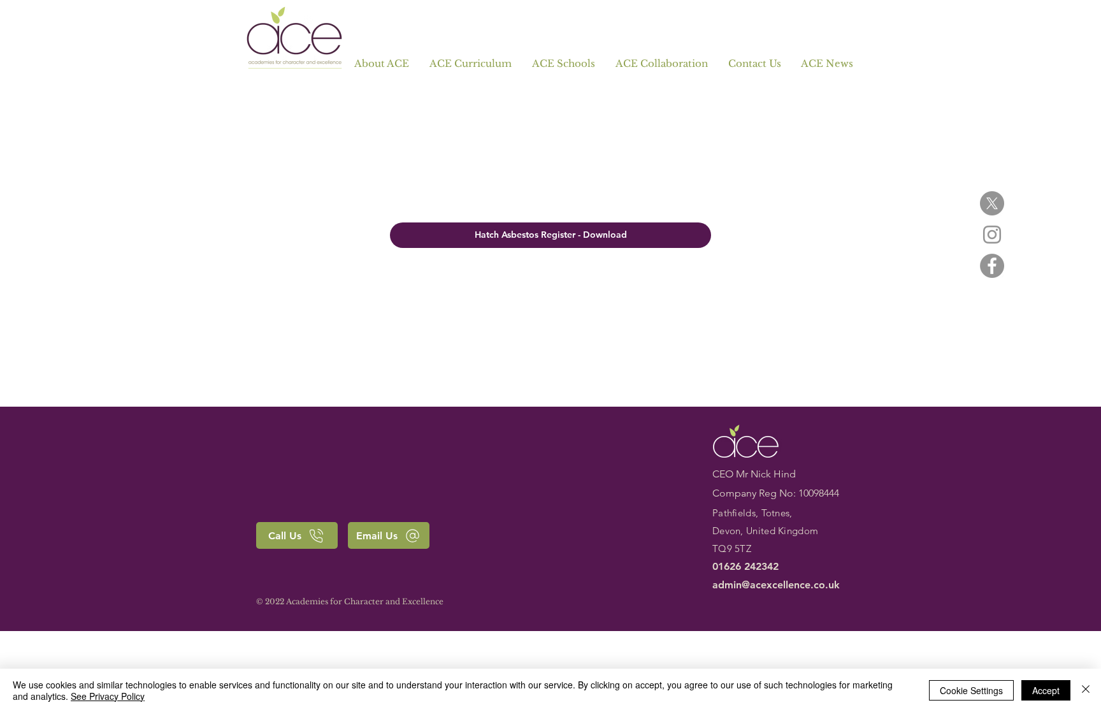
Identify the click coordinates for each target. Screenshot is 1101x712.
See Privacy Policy (108, 696)
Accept (1046, 690)
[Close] (1085, 690)
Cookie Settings (971, 690)
